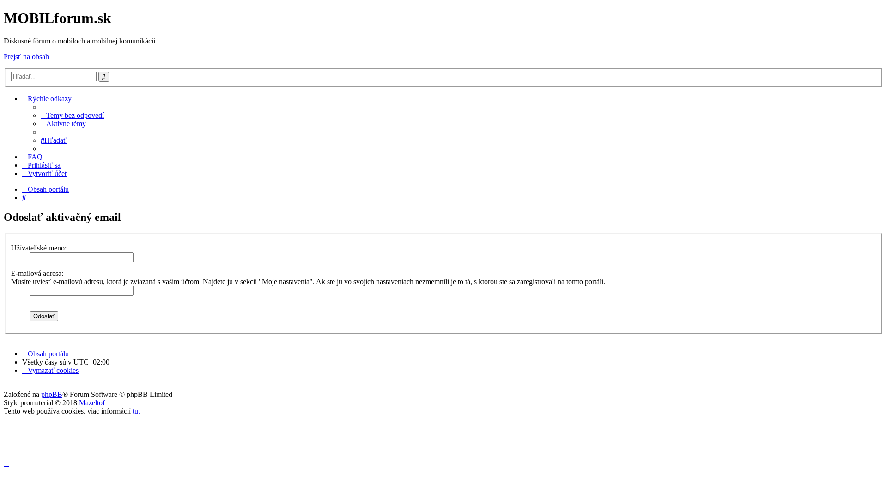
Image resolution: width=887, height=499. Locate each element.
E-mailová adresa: (37, 273)
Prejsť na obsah (26, 57)
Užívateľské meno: (39, 248)
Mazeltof (92, 403)
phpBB (51, 394)
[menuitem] (72, 115)
